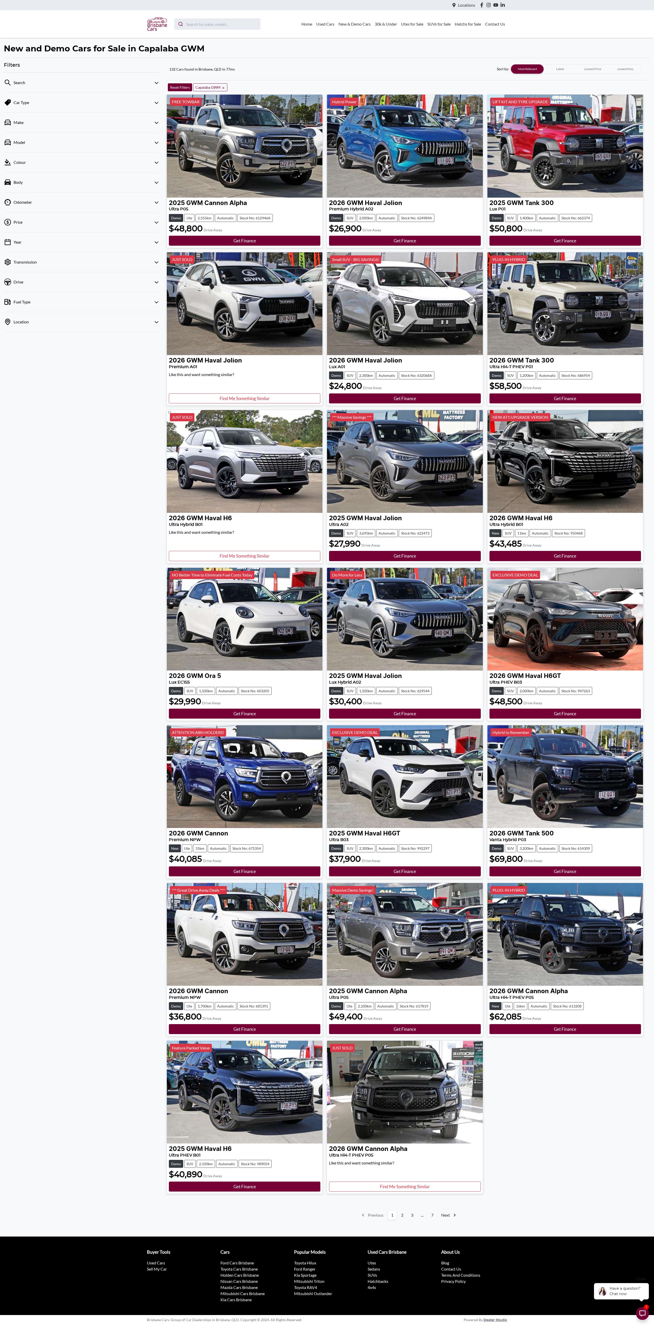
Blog (445, 1262)
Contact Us (495, 23)
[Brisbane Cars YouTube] (496, 5)
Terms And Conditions (460, 1275)
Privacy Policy (453, 1281)
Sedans (374, 1268)
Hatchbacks (378, 1281)
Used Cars (325, 23)
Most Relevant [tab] (527, 69)
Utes (372, 1262)
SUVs (372, 1275)
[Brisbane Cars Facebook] (482, 5)
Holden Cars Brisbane (239, 1275)
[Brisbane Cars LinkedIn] (503, 5)
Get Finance (244, 240)
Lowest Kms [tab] (625, 69)
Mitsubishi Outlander (313, 1293)
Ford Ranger (305, 1268)
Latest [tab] (560, 69)
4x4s (372, 1287)
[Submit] (180, 24)
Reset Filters (180, 87)
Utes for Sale (412, 23)
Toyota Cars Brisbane (239, 1268)
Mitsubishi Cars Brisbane (242, 1293)
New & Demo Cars (354, 23)
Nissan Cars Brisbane (239, 1281)
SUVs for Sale (439, 23)
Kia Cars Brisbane (236, 1299)
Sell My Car (157, 1268)
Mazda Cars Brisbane (239, 1287)
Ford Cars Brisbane (237, 1262)
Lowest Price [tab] (592, 69)
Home (306, 23)
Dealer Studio (495, 1320)
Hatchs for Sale (468, 23)
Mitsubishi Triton (309, 1281)
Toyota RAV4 (305, 1287)
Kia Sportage (305, 1275)
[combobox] (217, 24)
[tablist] (576, 69)
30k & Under (386, 23)
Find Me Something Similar (245, 398)
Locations (466, 5)
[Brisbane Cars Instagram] (489, 5)
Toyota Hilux (305, 1262)
